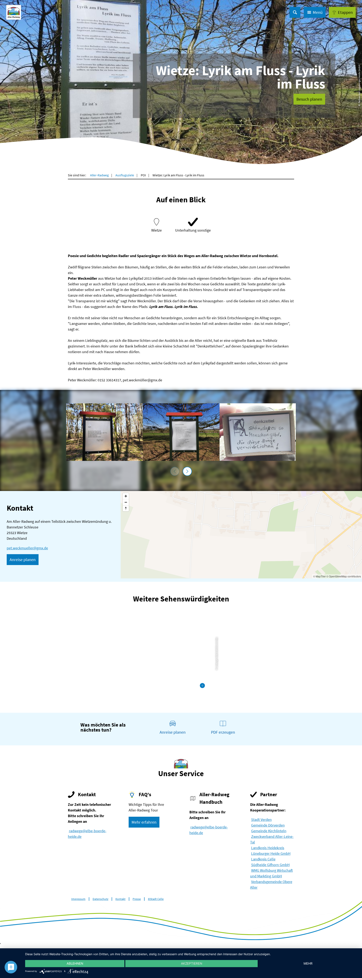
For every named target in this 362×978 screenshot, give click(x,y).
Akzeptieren (191, 963)
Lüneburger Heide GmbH (271, 853)
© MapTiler (319, 576)
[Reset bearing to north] (126, 508)
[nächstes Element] (187, 471)
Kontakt (120, 899)
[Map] (241, 534)
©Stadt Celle (156, 899)
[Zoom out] (126, 502)
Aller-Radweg (99, 175)
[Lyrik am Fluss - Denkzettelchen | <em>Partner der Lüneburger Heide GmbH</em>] (258, 432)
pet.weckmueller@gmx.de (27, 548)
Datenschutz (100, 899)
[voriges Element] (174, 471)
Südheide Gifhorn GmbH (270, 864)
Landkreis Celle (263, 859)
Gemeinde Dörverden (268, 825)
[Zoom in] (126, 496)
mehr (308, 963)
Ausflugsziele (124, 175)
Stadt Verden (261, 819)
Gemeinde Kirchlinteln (268, 830)
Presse (137, 899)
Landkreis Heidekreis (267, 847)
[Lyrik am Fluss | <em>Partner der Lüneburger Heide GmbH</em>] (104, 432)
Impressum (78, 899)
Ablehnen (75, 963)
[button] (342, 12)
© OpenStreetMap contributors (343, 576)
